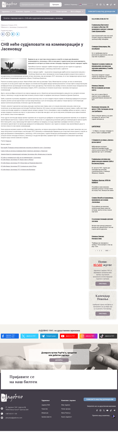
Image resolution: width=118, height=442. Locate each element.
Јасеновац (13, 27)
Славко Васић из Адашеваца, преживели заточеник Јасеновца (102, 200)
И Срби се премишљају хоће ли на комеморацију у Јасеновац (21, 158)
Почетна (6, 18)
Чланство (45, 409)
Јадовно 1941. (46, 405)
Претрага (55, 4)
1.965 (106, 251)
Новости (8, 141)
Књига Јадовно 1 (66, 417)
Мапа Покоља (65, 413)
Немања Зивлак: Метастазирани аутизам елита (101, 88)
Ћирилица (74, 5)
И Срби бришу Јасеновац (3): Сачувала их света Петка (18, 166)
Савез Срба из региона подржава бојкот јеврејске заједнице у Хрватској (24, 151)
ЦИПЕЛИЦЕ (96, 126)
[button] (3, 34)
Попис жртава (61, 11)
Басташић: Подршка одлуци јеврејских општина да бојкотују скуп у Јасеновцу (26, 148)
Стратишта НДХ (22, 27)
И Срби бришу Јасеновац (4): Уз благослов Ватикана (18, 170)
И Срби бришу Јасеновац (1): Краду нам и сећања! (17, 160)
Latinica (67, 5)
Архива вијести (46, 417)
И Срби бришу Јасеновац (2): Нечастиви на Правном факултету (21, 163)
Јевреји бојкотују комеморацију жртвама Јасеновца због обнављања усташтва (26, 154)
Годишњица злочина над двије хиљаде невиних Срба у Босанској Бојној (103, 161)
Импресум (45, 413)
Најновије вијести (17, 18)
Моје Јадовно (65, 405)
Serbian (84, 4)
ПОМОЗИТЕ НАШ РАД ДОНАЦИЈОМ (101, 11)
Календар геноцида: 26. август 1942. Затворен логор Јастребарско (102, 109)
